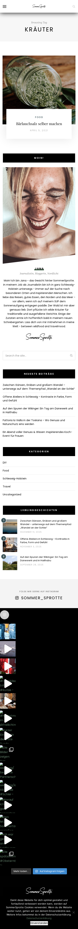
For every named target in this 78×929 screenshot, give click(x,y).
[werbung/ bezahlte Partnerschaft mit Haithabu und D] (8, 770)
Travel (7, 486)
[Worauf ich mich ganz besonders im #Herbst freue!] (8, 805)
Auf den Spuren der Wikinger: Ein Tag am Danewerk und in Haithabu (44, 558)
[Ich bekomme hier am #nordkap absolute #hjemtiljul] (8, 649)
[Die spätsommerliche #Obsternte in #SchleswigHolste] (8, 857)
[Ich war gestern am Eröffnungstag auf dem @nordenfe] (8, 840)
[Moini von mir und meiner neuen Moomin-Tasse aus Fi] (8, 631)
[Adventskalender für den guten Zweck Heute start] (8, 701)
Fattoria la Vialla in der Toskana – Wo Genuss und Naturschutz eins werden (34, 422)
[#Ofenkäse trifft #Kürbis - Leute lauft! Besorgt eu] (8, 683)
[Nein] (73, 912)
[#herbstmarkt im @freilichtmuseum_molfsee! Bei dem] (8, 718)
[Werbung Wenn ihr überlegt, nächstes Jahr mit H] (8, 666)
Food (39, 117)
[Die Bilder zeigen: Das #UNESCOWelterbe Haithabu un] (8, 753)
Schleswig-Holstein (14, 478)
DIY (5, 462)
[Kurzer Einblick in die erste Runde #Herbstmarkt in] (8, 735)
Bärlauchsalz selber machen (39, 123)
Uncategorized (12, 494)
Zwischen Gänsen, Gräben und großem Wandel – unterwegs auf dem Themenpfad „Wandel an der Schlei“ (39, 387)
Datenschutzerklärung (39, 918)
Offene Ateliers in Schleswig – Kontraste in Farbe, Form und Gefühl (44, 540)
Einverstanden (39, 923)
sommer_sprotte (42, 598)
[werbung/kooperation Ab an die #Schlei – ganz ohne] (8, 788)
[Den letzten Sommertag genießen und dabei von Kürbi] (8, 822)
